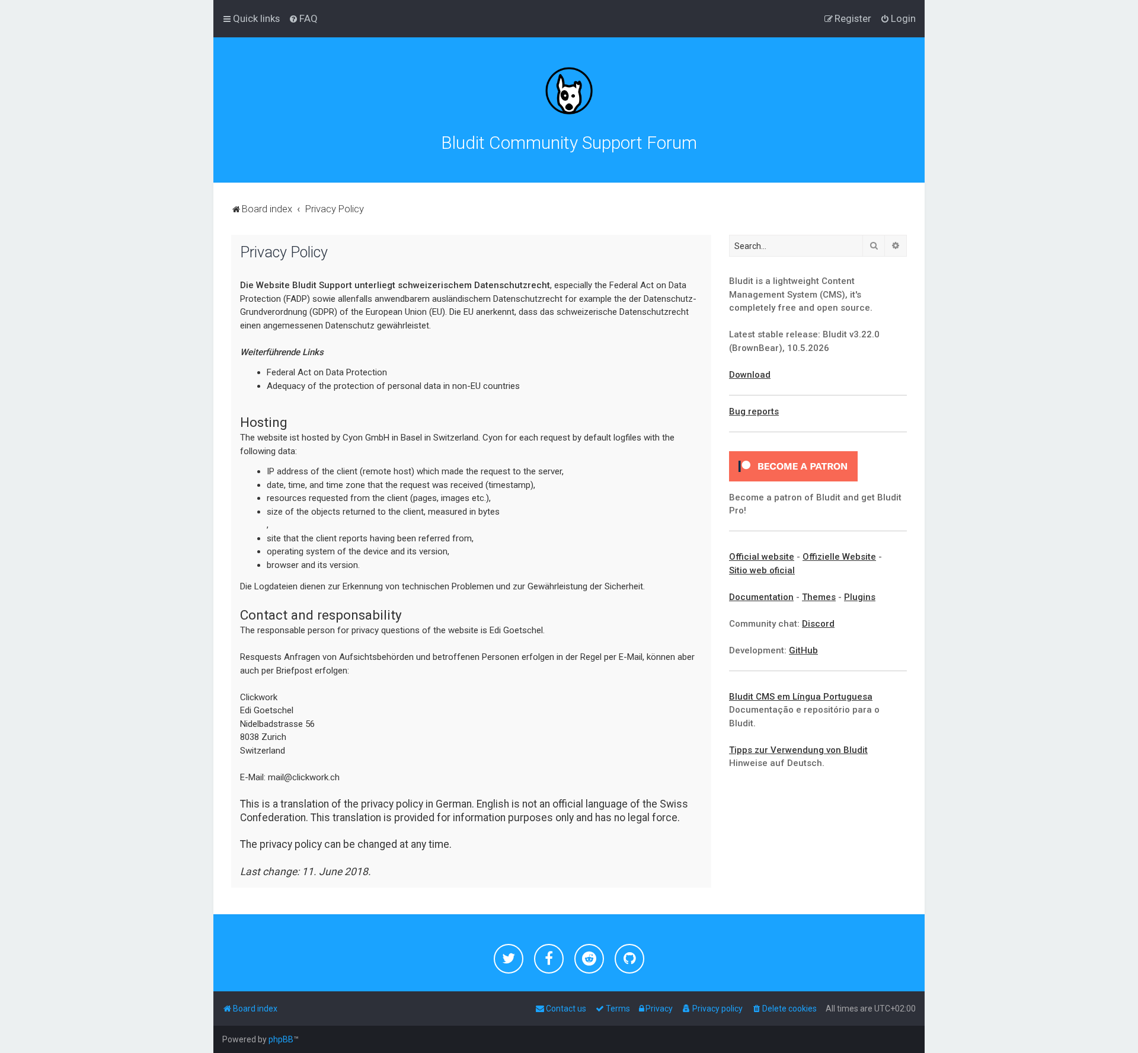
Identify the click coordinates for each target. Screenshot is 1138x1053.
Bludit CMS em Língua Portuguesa (800, 696)
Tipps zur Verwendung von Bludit (798, 750)
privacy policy (392, 804)
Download (750, 374)
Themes (819, 597)
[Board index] (569, 90)
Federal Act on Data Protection (327, 372)
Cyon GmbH (366, 437)
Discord (818, 623)
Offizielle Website (839, 556)
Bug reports (754, 411)
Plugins (859, 597)
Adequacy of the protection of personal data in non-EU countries (393, 386)
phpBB (280, 1039)
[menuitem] (303, 18)
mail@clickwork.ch (304, 777)
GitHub (803, 650)
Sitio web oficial (762, 570)
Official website (761, 556)
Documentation (761, 597)
